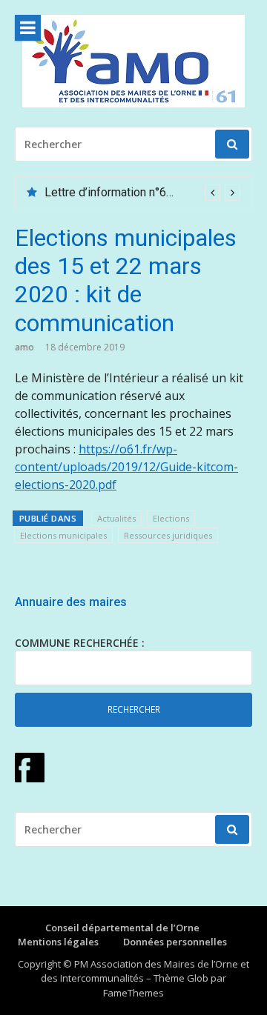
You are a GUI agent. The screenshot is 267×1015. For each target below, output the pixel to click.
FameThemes (133, 992)
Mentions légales (58, 941)
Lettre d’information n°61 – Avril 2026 (141, 192)
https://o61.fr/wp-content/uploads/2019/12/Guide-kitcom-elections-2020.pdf (126, 467)
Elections (171, 518)
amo (24, 347)
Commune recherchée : (80, 643)
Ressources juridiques (168, 535)
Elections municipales (63, 535)
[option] (142, 192)
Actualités (116, 518)
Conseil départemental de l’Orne (122, 927)
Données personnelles (175, 941)
